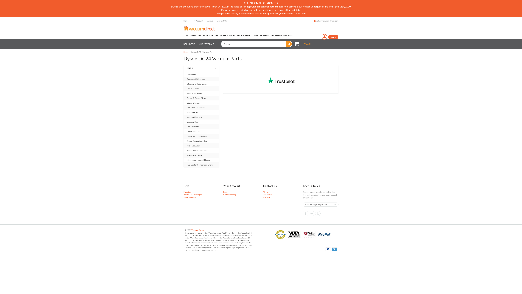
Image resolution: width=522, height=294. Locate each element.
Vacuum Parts (193, 126)
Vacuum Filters (193, 122)
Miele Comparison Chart (197, 150)
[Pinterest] (311, 213)
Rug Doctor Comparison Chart (200, 165)
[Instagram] (318, 213)
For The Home (193, 88)
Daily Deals (191, 74)
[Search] (289, 44)
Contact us (268, 194)
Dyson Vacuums (194, 131)
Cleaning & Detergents (197, 84)
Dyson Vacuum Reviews (197, 136)
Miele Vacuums (193, 146)
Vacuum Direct (197, 230)
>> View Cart (307, 44)
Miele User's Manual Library (198, 160)
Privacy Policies (190, 197)
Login (225, 192)
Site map (266, 197)
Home (186, 21)
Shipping (187, 192)
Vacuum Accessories (196, 107)
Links (190, 68)
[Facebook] (305, 213)
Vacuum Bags (192, 112)
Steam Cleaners (193, 103)
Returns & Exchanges (193, 194)
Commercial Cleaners (196, 79)
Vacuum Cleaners (194, 117)
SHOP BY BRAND (207, 44)
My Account (198, 21)
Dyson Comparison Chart (197, 141)
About (210, 21)
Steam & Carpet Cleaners (198, 98)
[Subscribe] (335, 205)
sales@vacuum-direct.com (327, 21)
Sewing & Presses (194, 93)
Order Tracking (229, 194)
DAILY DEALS (189, 44)
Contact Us (222, 21)
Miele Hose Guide (194, 155)
